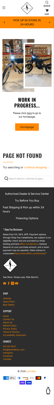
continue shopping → (37, 167)
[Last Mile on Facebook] (8, 284)
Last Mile (31, 371)
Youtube (7, 359)
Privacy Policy (10, 328)
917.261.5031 (9, 346)
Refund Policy (9, 325)
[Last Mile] (27, 8)
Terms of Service (11, 332)
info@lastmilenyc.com (13, 349)
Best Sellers (8, 304)
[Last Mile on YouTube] (16, 284)
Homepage (27, 127)
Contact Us (8, 319)
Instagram (8, 352)
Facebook (8, 356)
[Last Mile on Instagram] (12, 284)
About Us (7, 322)
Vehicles (7, 298)
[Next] (49, 22)
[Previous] (4, 22)
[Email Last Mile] (4, 284)
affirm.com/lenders (29, 244)
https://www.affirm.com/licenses (29, 253)
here (29, 113)
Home (6, 316)
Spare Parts (9, 301)
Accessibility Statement (14, 335)
